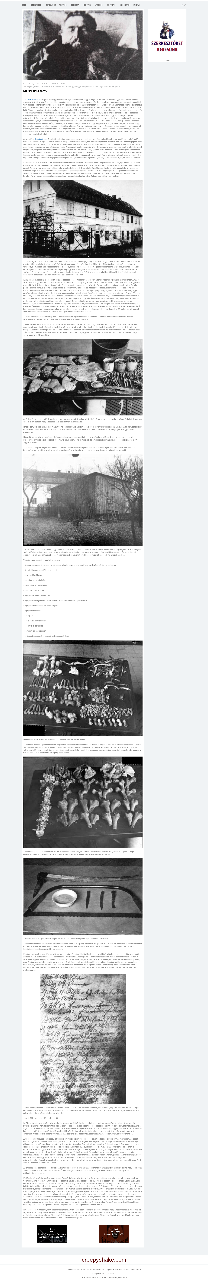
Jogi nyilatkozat (98, 1274)
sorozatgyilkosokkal (33, 99)
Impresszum (112, 1274)
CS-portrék (125, 5)
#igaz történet (105, 87)
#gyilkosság (81, 87)
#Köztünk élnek (48, 87)
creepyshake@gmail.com (117, 1277)
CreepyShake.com (94, 1277)
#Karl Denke (90, 87)
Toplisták (75, 5)
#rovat (96, 87)
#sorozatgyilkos (71, 87)
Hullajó (136, 5)
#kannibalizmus (59, 87)
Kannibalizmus (41, 139)
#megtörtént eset (36, 87)
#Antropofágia (115, 87)
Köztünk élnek (42, 84)
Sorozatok (51, 5)
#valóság (26, 87)
